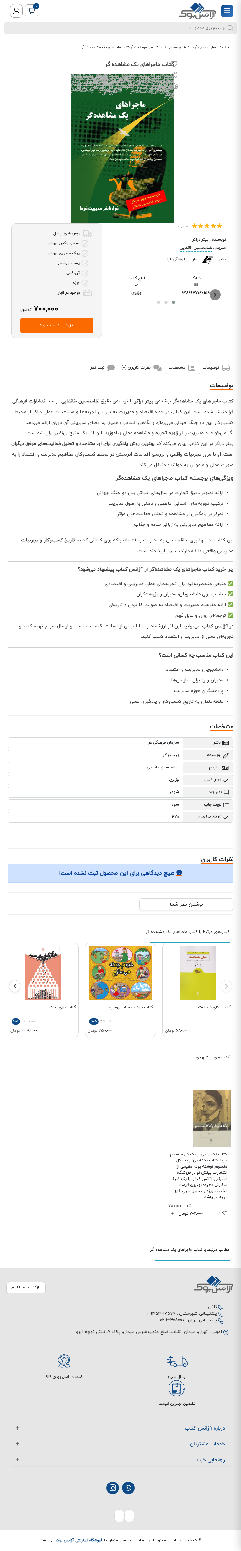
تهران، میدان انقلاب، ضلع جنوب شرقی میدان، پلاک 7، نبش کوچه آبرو (142, 1332)
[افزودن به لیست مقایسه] (174, 87)
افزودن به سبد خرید (57, 325)
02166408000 (172, 1320)
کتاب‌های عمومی (210, 47)
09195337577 (161, 1314)
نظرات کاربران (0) (136, 367)
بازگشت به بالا (28, 1287)
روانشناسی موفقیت (148, 47)
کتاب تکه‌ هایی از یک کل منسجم (198, 1154)
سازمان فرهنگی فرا (182, 259)
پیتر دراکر (200, 240)
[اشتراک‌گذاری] (174, 76)
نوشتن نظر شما (186, 904)
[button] (173, 302)
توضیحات (211, 367)
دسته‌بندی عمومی (181, 47)
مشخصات (178, 367)
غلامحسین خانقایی (196, 248)
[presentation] (215, 294)
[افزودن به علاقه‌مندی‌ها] (174, 65)
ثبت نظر (98, 367)
